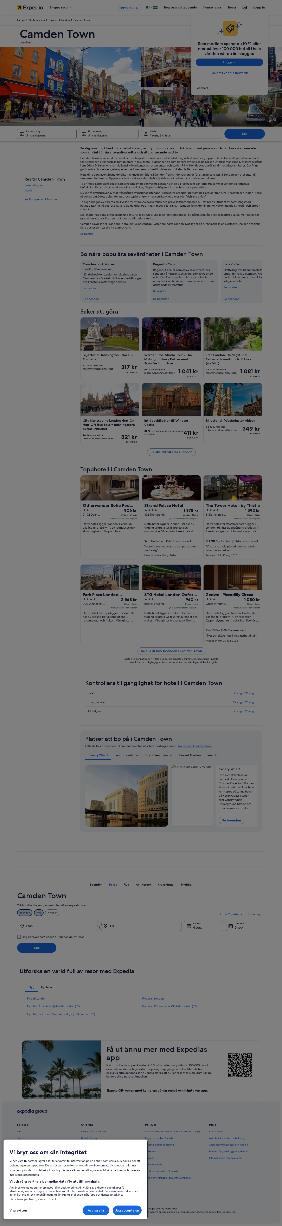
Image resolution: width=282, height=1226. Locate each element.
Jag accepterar (127, 1210)
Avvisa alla (96, 1210)
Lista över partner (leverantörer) (32, 1199)
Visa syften (18, 1210)
